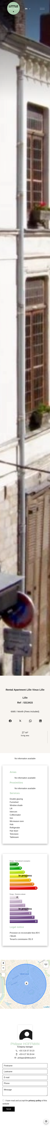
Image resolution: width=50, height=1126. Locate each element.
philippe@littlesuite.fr (27, 1058)
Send (8, 1109)
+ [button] (3, 963)
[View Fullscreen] (3, 974)
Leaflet (46, 1007)
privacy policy (35, 1101)
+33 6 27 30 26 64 (26, 1054)
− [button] (3, 967)
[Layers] (46, 964)
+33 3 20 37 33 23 (26, 1051)
